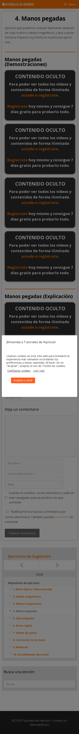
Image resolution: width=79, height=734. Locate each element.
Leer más (39, 370)
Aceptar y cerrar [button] (23, 380)
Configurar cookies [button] (18, 370)
